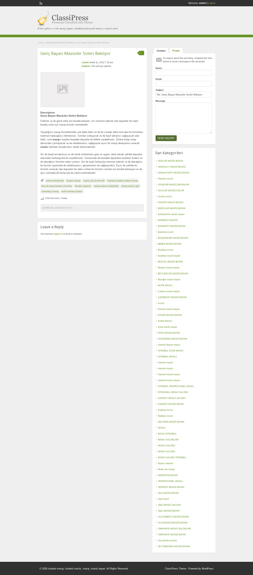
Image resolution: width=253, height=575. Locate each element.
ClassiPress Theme (175, 568)
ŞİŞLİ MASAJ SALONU (169, 505)
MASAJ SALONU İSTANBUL (172, 457)
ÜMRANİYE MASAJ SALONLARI (174, 528)
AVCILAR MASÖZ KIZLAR (171, 190)
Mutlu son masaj (166, 469)
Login (211, 3)
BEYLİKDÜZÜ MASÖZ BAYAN (173, 273)
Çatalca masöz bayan (169, 291)
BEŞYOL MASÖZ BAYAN (170, 261)
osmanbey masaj (50, 191)
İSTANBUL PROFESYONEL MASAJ (176, 386)
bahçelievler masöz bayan (171, 214)
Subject (160, 90)
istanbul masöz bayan (169, 374)
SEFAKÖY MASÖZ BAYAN (171, 487)
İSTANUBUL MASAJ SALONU (173, 392)
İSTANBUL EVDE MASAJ (170, 350)
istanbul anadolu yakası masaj (122, 180)
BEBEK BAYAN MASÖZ (170, 244)
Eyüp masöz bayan (167, 327)
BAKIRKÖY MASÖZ (168, 220)
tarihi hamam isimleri (71, 191)
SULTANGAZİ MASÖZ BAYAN (173, 522)
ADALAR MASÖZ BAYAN (170, 161)
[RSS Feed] (40, 2)
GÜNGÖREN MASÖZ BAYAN (172, 339)
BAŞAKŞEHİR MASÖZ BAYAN (59, 43)
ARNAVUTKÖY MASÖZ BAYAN (173, 172)
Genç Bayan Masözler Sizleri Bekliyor (75, 53)
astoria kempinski (55, 180)
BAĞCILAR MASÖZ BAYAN (171, 208)
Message (160, 101)
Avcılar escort (165, 196)
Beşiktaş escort (165, 250)
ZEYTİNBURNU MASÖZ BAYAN (174, 546)
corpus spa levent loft (93, 180)
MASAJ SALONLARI (168, 439)
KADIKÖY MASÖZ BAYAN (171, 404)
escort (161, 303)
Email (159, 79)
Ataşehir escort (165, 178)
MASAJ (161, 428)
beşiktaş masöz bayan (169, 256)
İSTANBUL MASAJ (167, 356)
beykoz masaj (73, 180)
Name (159, 68)
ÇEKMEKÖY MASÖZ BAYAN (172, 297)
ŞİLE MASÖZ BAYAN (168, 493)
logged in (58, 234)
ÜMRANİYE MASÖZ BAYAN (172, 534)
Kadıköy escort (165, 410)
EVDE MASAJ (165, 321)
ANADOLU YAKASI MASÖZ (172, 167)
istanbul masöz (165, 362)
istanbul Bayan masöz (169, 344)
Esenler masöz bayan (169, 309)
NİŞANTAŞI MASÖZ (168, 475)
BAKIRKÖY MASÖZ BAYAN (171, 226)
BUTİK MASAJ (165, 285)
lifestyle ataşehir (83, 186)
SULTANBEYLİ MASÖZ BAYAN (173, 516)
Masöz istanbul (165, 463)
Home (41, 43)
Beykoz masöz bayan (168, 267)
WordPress (208, 568)
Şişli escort (163, 499)
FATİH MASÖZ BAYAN (169, 333)
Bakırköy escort (165, 232)
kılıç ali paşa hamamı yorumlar (56, 186)
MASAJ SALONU (166, 445)
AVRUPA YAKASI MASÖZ (170, 202)
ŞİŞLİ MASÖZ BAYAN (168, 511)
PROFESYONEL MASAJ (170, 481)
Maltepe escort (165, 416)
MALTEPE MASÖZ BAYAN (171, 422)
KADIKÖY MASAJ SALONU (172, 398)
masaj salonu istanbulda (106, 186)
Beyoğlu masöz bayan (169, 279)
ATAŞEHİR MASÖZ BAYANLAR (173, 184)
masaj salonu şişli (130, 186)
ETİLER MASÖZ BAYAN (170, 315)
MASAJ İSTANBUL (167, 433)
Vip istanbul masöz (167, 540)
